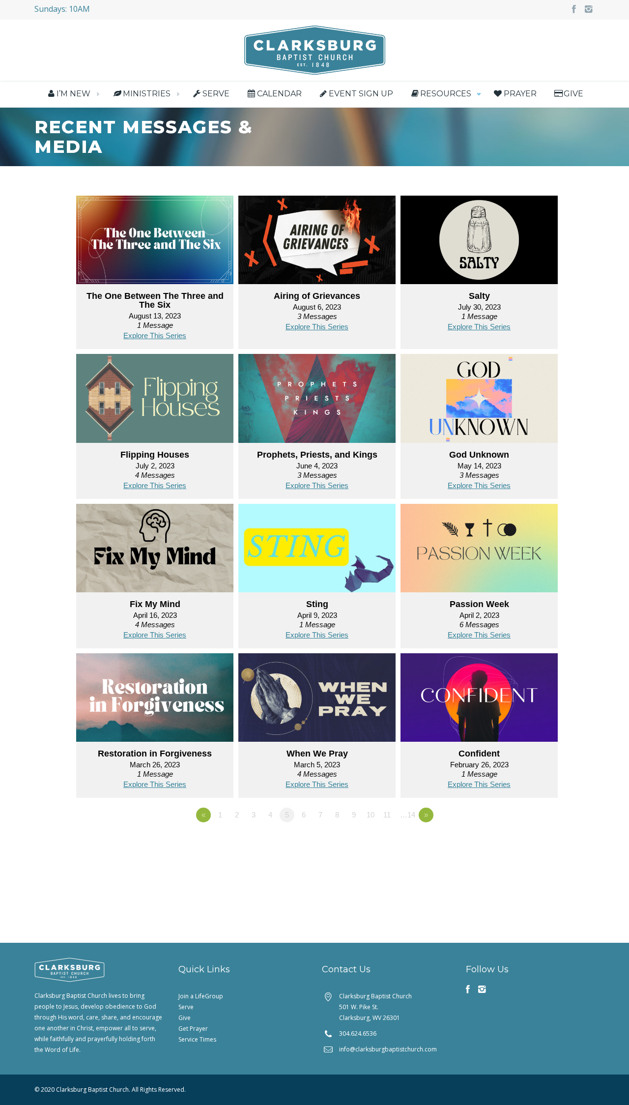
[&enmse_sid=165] (479, 401)
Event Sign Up (361, 93)
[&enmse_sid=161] (154, 701)
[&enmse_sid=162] (479, 551)
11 (387, 815)
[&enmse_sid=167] (154, 401)
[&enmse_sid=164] (154, 551)
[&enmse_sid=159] (479, 701)
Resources (445, 93)
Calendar (279, 93)
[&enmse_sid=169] (317, 243)
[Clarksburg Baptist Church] (314, 49)
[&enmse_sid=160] (317, 701)
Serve (215, 93)
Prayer (520, 93)
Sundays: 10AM (62, 8)
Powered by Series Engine (523, 842)
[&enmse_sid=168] (479, 243)
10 (370, 815)
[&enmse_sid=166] (317, 401)
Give (573, 93)
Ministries (147, 93)
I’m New (73, 93)
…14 (407, 815)
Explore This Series (154, 335)
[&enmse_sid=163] (317, 551)
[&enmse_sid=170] (154, 243)
